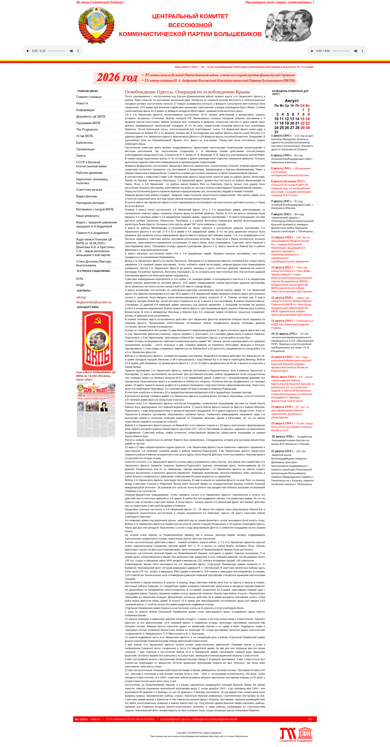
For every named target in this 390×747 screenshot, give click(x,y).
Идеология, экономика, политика (92, 181)
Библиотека (84, 142)
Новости (82, 103)
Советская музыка (89, 189)
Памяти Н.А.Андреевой (92, 233)
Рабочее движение (89, 172)
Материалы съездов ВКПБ (95, 209)
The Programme (87, 129)
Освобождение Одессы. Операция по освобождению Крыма (187, 91)
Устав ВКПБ (84, 136)
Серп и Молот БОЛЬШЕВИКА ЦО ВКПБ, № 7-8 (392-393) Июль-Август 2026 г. (96, 376)
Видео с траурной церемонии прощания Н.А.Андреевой (96, 224)
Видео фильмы (87, 196)
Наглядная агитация (90, 202)
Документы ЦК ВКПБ (91, 116)
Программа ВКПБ (88, 123)
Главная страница (88, 96)
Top (310, 719)
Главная (95, 719)
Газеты (81, 155)
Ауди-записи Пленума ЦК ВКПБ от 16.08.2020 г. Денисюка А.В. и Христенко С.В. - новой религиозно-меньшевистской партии (95, 247)
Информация (85, 110)
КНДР (80, 285)
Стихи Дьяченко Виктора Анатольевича (93, 263)
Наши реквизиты (88, 215)
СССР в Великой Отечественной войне (91, 164)
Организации (85, 149)
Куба (79, 278)
